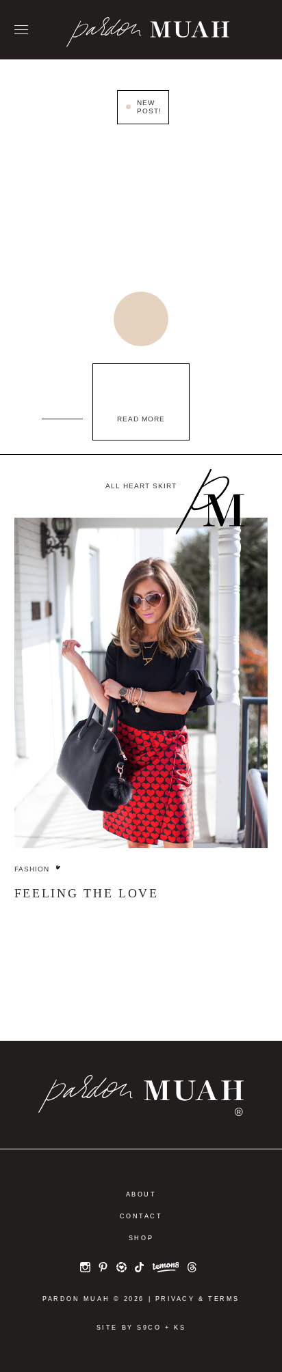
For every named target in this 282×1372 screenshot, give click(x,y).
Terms (224, 1299)
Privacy (175, 1299)
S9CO (149, 1327)
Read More (141, 419)
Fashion (31, 869)
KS (179, 1327)
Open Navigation (21, 30)
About (141, 1194)
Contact (141, 1216)
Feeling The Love (86, 893)
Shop (141, 1238)
